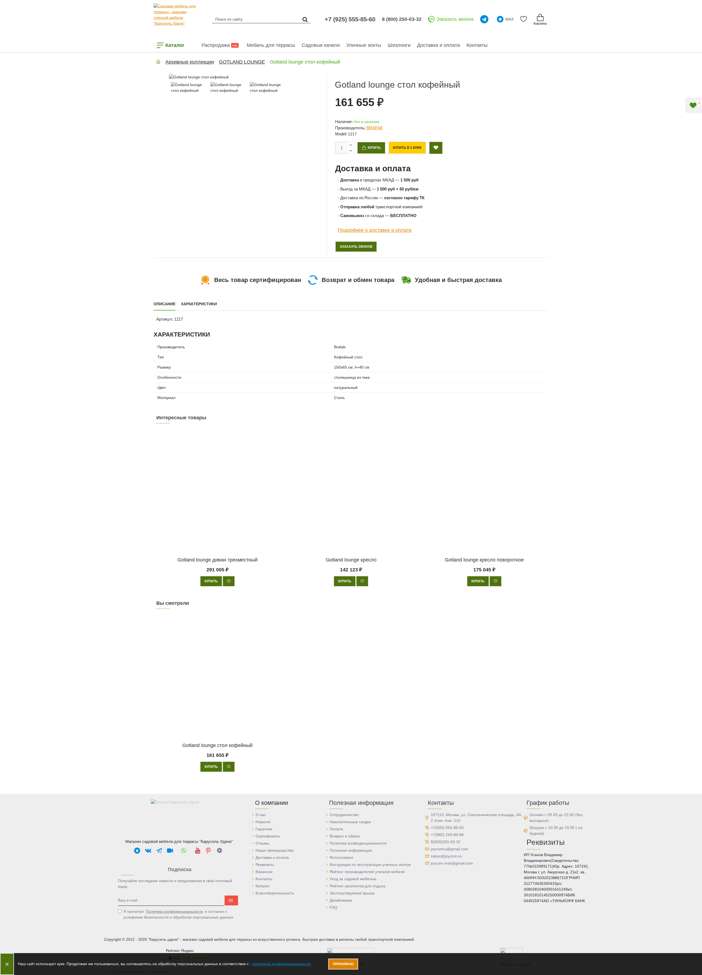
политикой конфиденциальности (281, 964)
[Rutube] (170, 850)
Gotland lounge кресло (350, 559)
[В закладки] (228, 581)
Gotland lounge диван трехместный (217, 559)
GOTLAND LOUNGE (242, 62)
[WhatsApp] (184, 850)
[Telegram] (485, 19)
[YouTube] (197, 850)
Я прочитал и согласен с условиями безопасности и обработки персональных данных (178, 914)
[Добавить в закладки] (436, 147)
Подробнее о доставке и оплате (375, 229)
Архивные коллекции (189, 62)
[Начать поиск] (304, 19)
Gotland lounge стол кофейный (217, 745)
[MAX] (137, 850)
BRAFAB (374, 128)
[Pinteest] (208, 850)
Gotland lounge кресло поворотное (484, 559)
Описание (165, 304)
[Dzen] (219, 850)
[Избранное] (524, 19)
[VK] (148, 850)
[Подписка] (231, 900)
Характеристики (199, 304)
